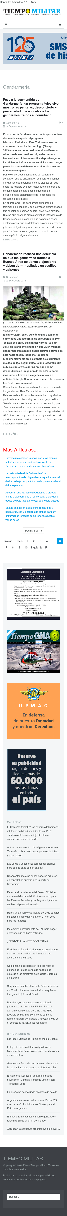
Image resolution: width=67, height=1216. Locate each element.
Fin (47, 547)
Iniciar (8, 541)
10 (26, 547)
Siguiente (36, 547)
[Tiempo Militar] (32, 12)
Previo (19, 541)
